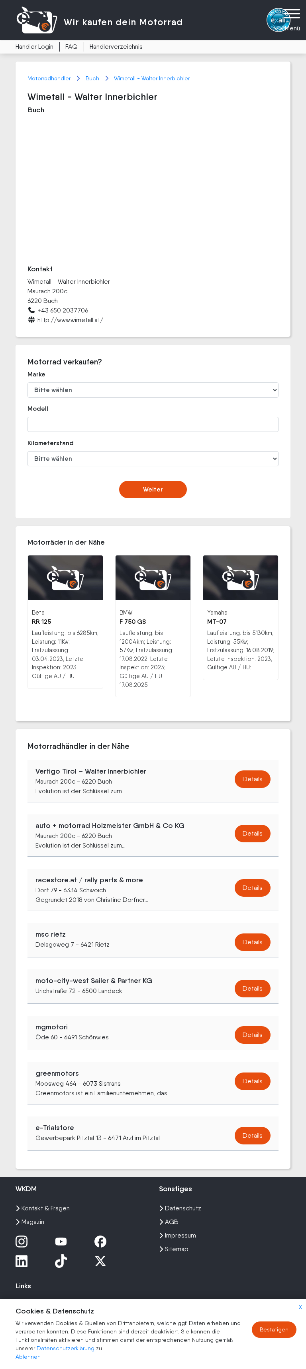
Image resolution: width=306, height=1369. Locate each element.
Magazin (33, 1222)
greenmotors (57, 1073)
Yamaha (217, 612)
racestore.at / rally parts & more (89, 880)
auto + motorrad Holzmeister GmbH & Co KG (109, 825)
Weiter (153, 489)
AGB (171, 1222)
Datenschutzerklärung (66, 1348)
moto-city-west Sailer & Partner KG (93, 980)
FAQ (71, 46)
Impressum (180, 1235)
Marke (36, 374)
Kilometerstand (50, 443)
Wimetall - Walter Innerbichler (152, 78)
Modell (37, 408)
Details (253, 779)
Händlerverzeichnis (116, 46)
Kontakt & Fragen (46, 1208)
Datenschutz (183, 1208)
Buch (93, 78)
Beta (38, 612)
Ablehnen (28, 1356)
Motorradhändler (49, 78)
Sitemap (176, 1249)
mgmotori (51, 1027)
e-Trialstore (54, 1127)
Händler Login (34, 46)
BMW (126, 612)
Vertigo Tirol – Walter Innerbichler (90, 771)
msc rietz (50, 934)
